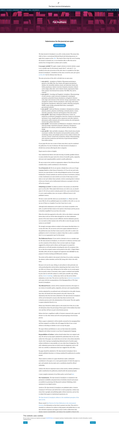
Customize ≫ (60, 422)
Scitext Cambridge (48, 276)
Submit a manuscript (59, 45)
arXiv (54, 58)
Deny (26, 422)
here (67, 199)
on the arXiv (42, 75)
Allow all (93, 422)
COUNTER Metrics (49, 418)
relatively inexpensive (74, 278)
